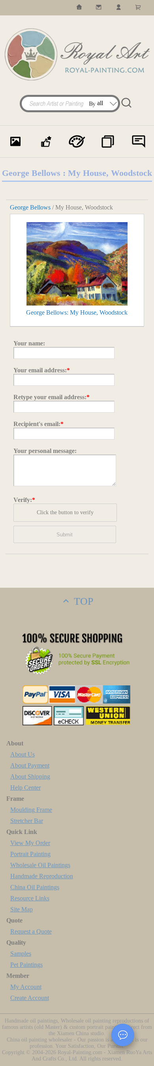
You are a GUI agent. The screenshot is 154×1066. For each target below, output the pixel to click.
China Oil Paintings (34, 887)
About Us (22, 754)
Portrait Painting (30, 854)
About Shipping (30, 776)
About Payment (29, 765)
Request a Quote (31, 931)
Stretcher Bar (26, 820)
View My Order (30, 843)
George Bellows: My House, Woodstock (77, 312)
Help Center (25, 787)
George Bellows (30, 207)
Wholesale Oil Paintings (40, 865)
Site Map (21, 909)
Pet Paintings (26, 964)
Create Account (29, 997)
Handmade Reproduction (41, 876)
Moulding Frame (31, 809)
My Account (25, 986)
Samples (20, 953)
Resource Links (29, 898)
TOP (82, 601)
